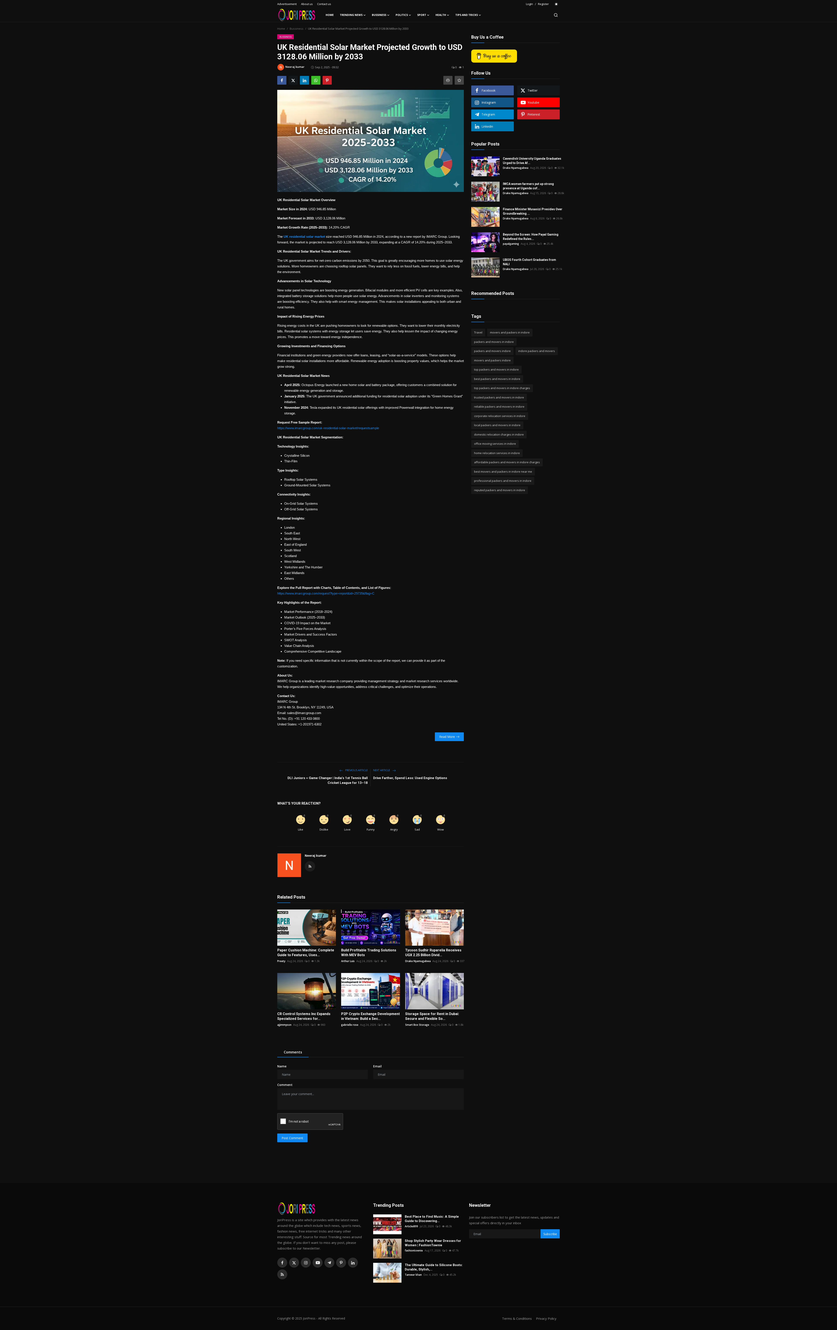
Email (377, 1066)
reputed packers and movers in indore (499, 490)
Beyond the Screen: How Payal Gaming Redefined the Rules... (530, 237)
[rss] (282, 1274)
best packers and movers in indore (497, 379)
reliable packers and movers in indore (499, 407)
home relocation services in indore (497, 453)
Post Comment (292, 1138)
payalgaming (511, 244)
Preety (281, 961)
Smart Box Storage (417, 1025)
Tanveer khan (413, 1275)
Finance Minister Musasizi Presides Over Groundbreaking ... (532, 211)
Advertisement (287, 4)
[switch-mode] (556, 4)
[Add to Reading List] (459, 80)
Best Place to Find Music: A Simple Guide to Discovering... (432, 1219)
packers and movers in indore (494, 342)
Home (330, 15)
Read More (447, 737)
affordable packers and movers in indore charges (507, 462)
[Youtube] (318, 1263)
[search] (556, 15)
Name (281, 1066)
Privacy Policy (546, 1318)
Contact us (324, 4)
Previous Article (356, 770)
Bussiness (296, 29)
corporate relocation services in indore (499, 416)
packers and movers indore (492, 351)
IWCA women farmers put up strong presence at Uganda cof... (528, 186)
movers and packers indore (492, 360)
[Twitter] (294, 1263)
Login (529, 4)
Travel (478, 332)
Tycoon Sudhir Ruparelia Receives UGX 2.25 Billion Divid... (433, 952)
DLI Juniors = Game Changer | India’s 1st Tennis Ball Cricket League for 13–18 (328, 780)
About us (307, 4)
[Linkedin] (353, 1263)
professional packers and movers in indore (502, 481)
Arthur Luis (348, 961)
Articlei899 (411, 1226)
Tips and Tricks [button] (466, 15)
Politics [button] (402, 15)
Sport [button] (421, 15)
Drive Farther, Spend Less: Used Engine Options (410, 778)
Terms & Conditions (517, 1318)
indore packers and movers (536, 351)
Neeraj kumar (315, 855)
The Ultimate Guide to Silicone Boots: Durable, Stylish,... (434, 1267)
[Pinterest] (341, 1263)
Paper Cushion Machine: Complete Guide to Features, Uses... (305, 952)
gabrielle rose (349, 1025)
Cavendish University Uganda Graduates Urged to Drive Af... (532, 161)
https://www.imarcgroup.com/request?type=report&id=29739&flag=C (325, 593)
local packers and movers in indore (497, 425)
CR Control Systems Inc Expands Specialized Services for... (303, 1016)
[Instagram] (306, 1263)
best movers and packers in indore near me (503, 472)
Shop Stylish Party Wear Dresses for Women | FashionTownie (433, 1243)
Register (543, 4)
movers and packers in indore (510, 332)
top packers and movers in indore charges (502, 388)
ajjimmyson (284, 1025)
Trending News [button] (351, 15)
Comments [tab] (293, 1052)
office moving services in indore (495, 444)
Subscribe (550, 1234)
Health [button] (441, 15)
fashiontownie (414, 1250)
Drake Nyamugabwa (418, 961)
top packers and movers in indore (496, 369)
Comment (285, 1085)
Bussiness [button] (379, 15)
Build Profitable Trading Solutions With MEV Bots (368, 952)
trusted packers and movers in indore (499, 397)
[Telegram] (329, 1263)
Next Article (382, 770)
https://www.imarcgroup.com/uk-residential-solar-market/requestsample (328, 428)
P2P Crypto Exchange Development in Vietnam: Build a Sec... (370, 1016)
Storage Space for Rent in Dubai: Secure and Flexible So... (432, 1016)
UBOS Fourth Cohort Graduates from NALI (529, 262)
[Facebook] (282, 1263)
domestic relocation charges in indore (499, 434)
